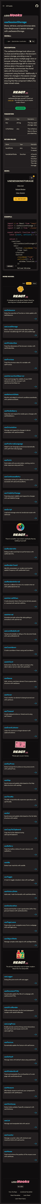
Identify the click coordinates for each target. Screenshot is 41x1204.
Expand (10, 266)
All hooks (9, 6)
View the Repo (13, 1192)
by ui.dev (20, 1186)
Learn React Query (20, 1198)
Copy (33, 41)
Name (34, 283)
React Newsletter (15, 1195)
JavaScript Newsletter (26, 1192)
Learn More (20, 108)
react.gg (10, 100)
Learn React (26, 1195)
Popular (29, 283)
